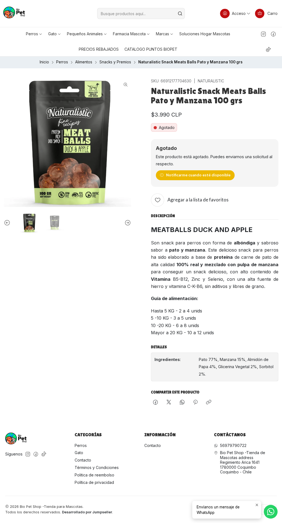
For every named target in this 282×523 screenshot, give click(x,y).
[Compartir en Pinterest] (195, 403)
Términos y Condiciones (97, 467)
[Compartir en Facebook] (155, 403)
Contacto (83, 460)
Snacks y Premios (115, 62)
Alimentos (83, 62)
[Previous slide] (8, 223)
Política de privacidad (94, 482)
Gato (79, 452)
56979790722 (233, 445)
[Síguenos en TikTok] (268, 49)
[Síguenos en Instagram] (263, 34)
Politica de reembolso (94, 475)
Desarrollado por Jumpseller (87, 512)
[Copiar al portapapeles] (208, 403)
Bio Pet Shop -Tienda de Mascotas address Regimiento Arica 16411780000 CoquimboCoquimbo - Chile (242, 462)
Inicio (44, 62)
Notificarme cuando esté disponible (198, 175)
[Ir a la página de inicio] (14, 13)
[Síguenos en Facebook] (273, 34)
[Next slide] (127, 223)
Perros (62, 62)
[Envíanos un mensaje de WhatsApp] (271, 512)
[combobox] (141, 13)
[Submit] (180, 13)
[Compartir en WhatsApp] (182, 403)
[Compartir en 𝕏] (168, 403)
